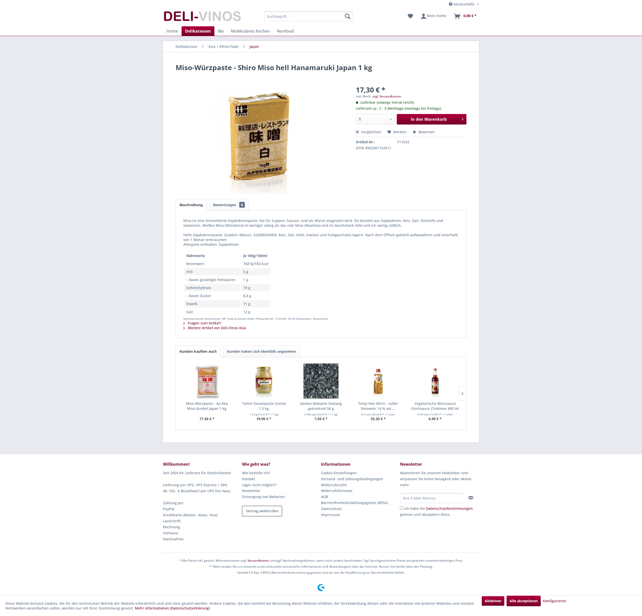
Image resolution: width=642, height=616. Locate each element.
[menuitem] (308, 16)
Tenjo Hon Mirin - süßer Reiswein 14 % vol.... (378, 406)
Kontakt (248, 478)
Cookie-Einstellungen (339, 472)
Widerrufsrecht (334, 484)
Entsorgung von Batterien (263, 496)
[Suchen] (347, 16)
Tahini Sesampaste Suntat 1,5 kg (264, 406)
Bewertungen (228, 204)
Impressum (330, 514)
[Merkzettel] (410, 16)
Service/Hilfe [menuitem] (463, 4)
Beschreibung (191, 204)
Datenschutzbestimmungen (449, 508)
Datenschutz (331, 508)
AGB (324, 496)
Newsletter (251, 490)
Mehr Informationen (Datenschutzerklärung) (172, 608)
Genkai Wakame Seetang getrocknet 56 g (321, 406)
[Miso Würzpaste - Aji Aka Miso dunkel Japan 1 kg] (207, 381)
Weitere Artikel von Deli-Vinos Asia (216, 327)
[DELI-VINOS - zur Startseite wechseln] (202, 17)
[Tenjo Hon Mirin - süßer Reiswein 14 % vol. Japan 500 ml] (378, 381)
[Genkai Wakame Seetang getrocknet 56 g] (321, 381)
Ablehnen (493, 600)
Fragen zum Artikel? (204, 323)
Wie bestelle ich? (256, 472)
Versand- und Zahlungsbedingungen (352, 478)
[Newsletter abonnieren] (471, 498)
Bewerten (426, 132)
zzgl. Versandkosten (386, 96)
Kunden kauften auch (198, 351)
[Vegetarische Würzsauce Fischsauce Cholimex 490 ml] (435, 381)
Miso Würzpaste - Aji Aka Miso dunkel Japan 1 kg (207, 406)
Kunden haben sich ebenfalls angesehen (261, 351)
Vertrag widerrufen (262, 511)
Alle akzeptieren (524, 600)
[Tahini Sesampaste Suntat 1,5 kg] (264, 381)
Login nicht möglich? (259, 484)
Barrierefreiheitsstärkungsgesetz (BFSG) (354, 502)
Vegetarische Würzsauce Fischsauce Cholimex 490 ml (435, 406)
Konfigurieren (554, 600)
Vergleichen (370, 132)
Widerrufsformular (337, 490)
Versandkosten (258, 560)
